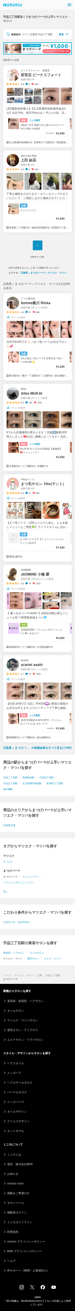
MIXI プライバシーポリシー (24, 1251)
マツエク (8, 861)
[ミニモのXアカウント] (32, 1288)
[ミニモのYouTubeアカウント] (53, 1288)
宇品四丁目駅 (46, 777)
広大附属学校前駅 (32, 783)
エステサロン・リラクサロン (25, 1039)
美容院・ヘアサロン (14, 952)
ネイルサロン (37, 952)
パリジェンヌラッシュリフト (18, 882)
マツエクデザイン (18, 1121)
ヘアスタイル (15, 1063)
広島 (39, 975)
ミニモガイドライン (19, 1222)
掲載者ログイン (17, 1212)
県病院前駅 (28, 777)
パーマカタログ (17, 1092)
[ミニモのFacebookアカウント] (43, 1288)
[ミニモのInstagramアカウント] (21, 1288)
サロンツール (15, 1203)
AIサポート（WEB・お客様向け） (28, 1270)
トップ (6, 975)
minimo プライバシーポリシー (26, 1241)
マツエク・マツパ (23, 975)
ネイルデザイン (17, 1111)
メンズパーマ (15, 1102)
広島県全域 (9, 825)
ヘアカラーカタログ (19, 1082)
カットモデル (15, 1131)
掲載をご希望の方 (18, 1193)
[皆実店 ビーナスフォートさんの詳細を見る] (37, 106)
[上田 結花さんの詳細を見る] (37, 191)
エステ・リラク (52, 958)
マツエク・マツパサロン (22, 1020)
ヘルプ (11, 1261)
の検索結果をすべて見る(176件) (37, 748)
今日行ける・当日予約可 (16, 922)
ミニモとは (14, 1154)
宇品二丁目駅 (10, 777)
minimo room (15, 1183)
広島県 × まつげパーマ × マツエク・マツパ (44, 272)
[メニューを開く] (69, 4)
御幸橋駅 (8, 789)
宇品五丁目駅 (10, 783)
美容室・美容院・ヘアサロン (25, 1001)
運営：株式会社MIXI (20, 1164)
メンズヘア (14, 1073)
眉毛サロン (33, 958)
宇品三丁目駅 (53, 975)
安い (5, 891)
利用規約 (12, 1232)
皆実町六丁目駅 (54, 783)
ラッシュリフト (30, 876)
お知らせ (12, 1174)
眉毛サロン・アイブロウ (22, 1030)
